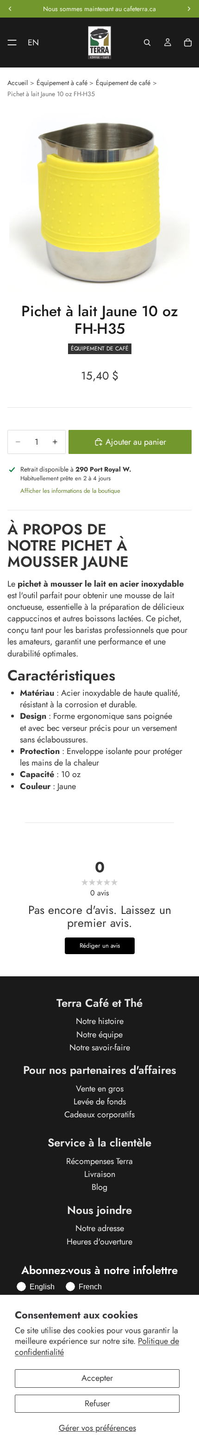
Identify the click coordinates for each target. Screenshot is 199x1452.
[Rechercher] (147, 42)
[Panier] (188, 42)
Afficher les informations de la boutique (70, 490)
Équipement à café (62, 83)
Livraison (99, 1175)
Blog (99, 1188)
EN (33, 43)
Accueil (17, 83)
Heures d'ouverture (99, 1242)
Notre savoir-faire (99, 1048)
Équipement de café (123, 83)
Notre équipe (99, 1035)
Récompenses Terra (99, 1161)
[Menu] (8, 43)
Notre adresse (99, 1229)
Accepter (97, 1378)
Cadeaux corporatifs (99, 1115)
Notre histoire (100, 1022)
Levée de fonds (100, 1102)
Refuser (97, 1403)
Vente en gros (100, 1089)
